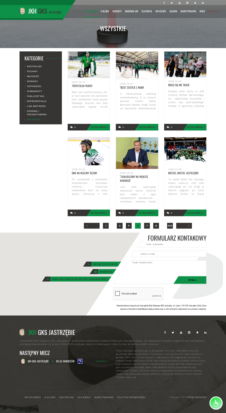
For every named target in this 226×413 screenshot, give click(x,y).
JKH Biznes (160, 11)
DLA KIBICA (84, 397)
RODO (202, 11)
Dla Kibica (147, 11)
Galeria (173, 11)
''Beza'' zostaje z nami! (132, 88)
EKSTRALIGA (66, 397)
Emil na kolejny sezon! (84, 173)
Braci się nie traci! (178, 85)
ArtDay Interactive (196, 397)
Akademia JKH (131, 11)
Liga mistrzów (36, 106)
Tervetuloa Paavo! (82, 86)
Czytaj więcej (98, 127)
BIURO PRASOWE (103, 397)
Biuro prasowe (188, 11)
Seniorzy (117, 11)
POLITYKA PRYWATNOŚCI (131, 397)
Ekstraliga (34, 66)
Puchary (32, 71)
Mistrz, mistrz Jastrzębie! (183, 173)
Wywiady (32, 81)
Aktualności (91, 11)
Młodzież (33, 76)
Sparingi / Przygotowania (37, 113)
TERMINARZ (101, 361)
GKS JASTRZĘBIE (51, 332)
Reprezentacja (36, 101)
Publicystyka (35, 96)
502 (170, 225)
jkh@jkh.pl (106, 271)
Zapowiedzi (34, 86)
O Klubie (105, 11)
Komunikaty (34, 91)
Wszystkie (33, 119)
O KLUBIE (50, 397)
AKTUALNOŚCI (32, 397)
